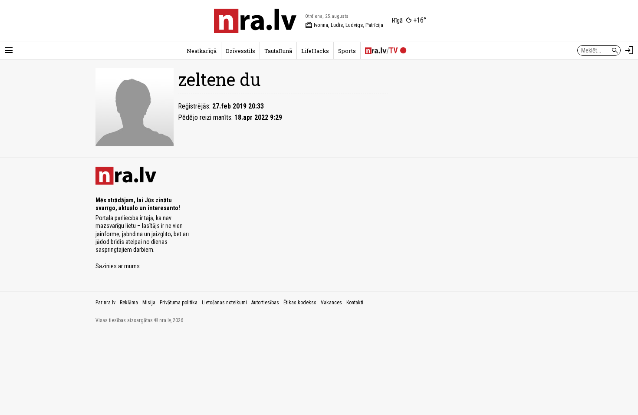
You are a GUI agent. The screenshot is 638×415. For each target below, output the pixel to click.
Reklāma (129, 303)
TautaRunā (278, 50)
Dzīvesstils (240, 50)
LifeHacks (315, 50)
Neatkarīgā (202, 50)
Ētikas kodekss (299, 303)
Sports (347, 50)
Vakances (331, 303)
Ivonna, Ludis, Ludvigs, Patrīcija (344, 25)
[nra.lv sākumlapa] (255, 21)
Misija (148, 303)
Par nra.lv (105, 303)
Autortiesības (265, 303)
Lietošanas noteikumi (224, 303)
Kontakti (354, 303)
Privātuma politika (178, 303)
